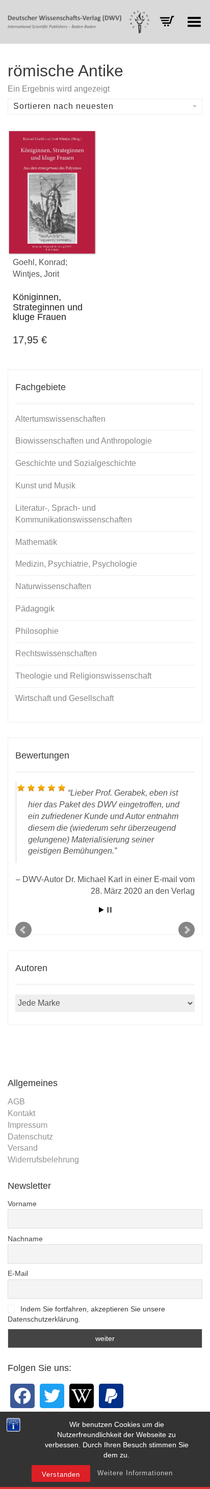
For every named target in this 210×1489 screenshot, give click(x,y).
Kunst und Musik (45, 485)
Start (101, 910)
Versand (23, 1148)
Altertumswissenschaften (60, 419)
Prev (23, 930)
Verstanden (61, 1474)
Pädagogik (35, 608)
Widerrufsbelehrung (43, 1159)
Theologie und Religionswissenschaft (83, 675)
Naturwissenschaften (53, 586)
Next (186, 930)
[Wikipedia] (81, 1396)
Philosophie (37, 631)
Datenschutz (30, 1136)
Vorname (22, 1204)
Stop (109, 910)
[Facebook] (22, 1396)
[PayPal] (111, 1396)
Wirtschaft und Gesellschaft (64, 698)
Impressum (27, 1125)
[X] (52, 1396)
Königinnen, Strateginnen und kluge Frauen (48, 307)
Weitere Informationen (135, 1473)
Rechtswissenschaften (56, 653)
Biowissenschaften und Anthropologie (83, 440)
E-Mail (18, 1273)
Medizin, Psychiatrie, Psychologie (76, 564)
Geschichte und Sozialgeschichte (75, 463)
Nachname (25, 1239)
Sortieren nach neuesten (63, 106)
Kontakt (21, 1113)
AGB (16, 1101)
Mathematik (36, 542)
